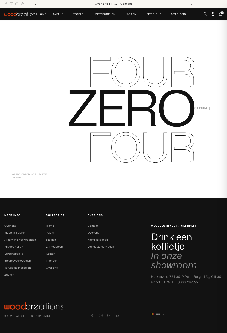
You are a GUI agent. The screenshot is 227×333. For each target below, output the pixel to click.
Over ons (178, 14)
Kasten (131, 14)
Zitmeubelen (105, 14)
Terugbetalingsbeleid (17, 268)
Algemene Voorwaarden (20, 240)
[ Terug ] (202, 108)
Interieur (154, 14)
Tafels (58, 14)
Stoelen (79, 14)
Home (42, 14)
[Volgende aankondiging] (192, 4)
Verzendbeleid (13, 254)
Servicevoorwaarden (17, 260)
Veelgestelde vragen (101, 246)
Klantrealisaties (98, 240)
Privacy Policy (13, 246)
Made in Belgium (15, 232)
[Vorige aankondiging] (35, 4)
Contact (93, 226)
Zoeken (9, 274)
